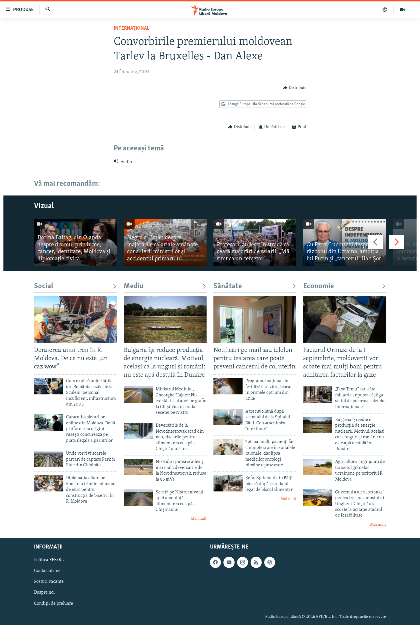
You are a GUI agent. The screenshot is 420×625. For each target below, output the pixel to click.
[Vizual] (402, 10)
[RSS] (256, 562)
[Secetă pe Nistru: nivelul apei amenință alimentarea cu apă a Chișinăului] (138, 497)
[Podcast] (385, 10)
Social (43, 286)
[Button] (294, 88)
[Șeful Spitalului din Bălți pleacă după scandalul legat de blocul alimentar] (228, 483)
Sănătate (227, 286)
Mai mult (199, 519)
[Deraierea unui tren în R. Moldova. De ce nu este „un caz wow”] (75, 319)
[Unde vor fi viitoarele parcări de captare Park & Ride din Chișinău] (48, 459)
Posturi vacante (49, 582)
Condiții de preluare (53, 603)
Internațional (131, 28)
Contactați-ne (47, 571)
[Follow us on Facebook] (215, 562)
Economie (318, 286)
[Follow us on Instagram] (242, 562)
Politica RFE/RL (49, 560)
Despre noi (44, 592)
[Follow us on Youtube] (228, 562)
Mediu (134, 286)
